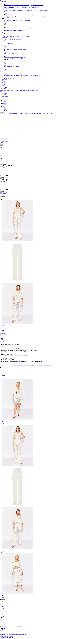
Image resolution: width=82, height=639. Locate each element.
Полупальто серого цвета (25, 58)
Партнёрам (13, 113)
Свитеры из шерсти (19, 7)
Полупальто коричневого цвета (16, 58)
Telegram (3, 628)
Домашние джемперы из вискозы (9, 75)
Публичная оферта (24, 113)
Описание (3, 338)
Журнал (10, 113)
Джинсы (3, 45)
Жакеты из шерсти (24, 10)
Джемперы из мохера (27, 5)
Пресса (21, 113)
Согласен (2, 638)
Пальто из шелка (17, 49)
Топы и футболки (4, 37)
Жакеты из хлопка (40, 10)
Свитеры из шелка (37, 7)
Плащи (5, 51)
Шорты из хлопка (17, 30)
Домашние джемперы (7, 73)
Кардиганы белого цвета (15, 16)
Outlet (1, 91)
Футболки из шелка (7, 39)
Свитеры (5, 94)
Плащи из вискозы (6, 53)
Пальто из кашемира (12, 49)
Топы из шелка (6, 43)
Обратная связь (50, 113)
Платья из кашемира (7, 20)
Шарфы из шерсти (17, 66)
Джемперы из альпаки (40, 5)
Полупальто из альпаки (7, 57)
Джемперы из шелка (21, 5)
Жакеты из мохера (45, 10)
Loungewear (2, 71)
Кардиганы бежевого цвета (8, 16)
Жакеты (5, 97)
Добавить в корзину (3, 193)
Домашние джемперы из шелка (38, 75)
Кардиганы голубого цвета (9, 17)
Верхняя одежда (4, 47)
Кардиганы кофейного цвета (40, 16)
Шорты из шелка (22, 30)
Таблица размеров (37, 113)
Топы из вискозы (10, 43)
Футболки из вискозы (13, 39)
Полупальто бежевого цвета (8, 58)
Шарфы (5, 64)
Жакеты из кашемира (7, 10)
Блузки (5, 23)
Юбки (3, 32)
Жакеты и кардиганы (5, 8)
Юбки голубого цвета (20, 36)
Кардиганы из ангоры (14, 15)
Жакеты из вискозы (13, 10)
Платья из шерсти (28, 20)
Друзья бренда (17, 113)
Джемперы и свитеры (3, 70)
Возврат (3, 341)
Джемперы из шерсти (33, 5)
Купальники (46, 70)
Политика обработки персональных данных (6, 634)
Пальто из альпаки (6, 49)
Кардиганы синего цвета (64, 16)
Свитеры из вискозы (13, 7)
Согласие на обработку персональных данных (20, 634)
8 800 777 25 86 (6, 626)
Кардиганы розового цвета (56, 16)
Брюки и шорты (4, 25)
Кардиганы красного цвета (48, 16)
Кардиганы (5, 13)
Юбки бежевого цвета (7, 36)
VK (2, 629)
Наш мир (1, 113)
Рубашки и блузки (4, 22)
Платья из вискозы (12, 20)
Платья (3, 18)
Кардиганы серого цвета (71, 16)
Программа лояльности (30, 113)
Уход (2, 339)
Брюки (5, 26)
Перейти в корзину (3, 334)
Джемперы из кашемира (7, 5)
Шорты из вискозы (6, 30)
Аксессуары (4, 88)
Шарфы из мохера (12, 66)
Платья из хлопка (23, 20)
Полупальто (5, 55)
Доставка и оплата (42, 113)
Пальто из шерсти (23, 49)
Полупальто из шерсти (21, 57)
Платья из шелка (17, 20)
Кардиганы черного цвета (32, 16)
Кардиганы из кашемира (21, 15)
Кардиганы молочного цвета (23, 16)
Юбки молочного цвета (13, 36)
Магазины (4, 113)
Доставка (3, 340)
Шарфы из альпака (6, 66)
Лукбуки (46, 113)
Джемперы (5, 3)
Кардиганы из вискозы (7, 15)
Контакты (7, 113)
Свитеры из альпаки (25, 7)
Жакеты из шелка (18, 10)
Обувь (3, 68)
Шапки (5, 62)
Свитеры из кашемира (7, 7)
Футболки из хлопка (19, 39)
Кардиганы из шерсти (28, 15)
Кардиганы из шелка (34, 15)
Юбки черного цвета (27, 36)
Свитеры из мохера (31, 7)
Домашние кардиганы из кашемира (9, 78)
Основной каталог (3, 1)
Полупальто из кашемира (14, 57)
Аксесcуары (4, 61)
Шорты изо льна (11, 30)
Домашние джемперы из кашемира (19, 75)
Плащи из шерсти (12, 53)
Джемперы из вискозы (14, 5)
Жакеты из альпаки (30, 10)
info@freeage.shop (17, 626)
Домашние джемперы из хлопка (29, 75)
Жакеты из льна (35, 10)
